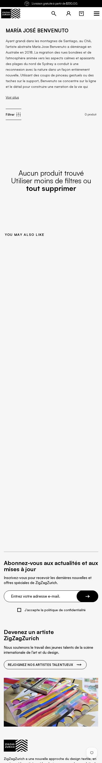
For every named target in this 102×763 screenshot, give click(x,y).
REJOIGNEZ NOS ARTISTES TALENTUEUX (40, 665)
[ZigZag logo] (10, 13)
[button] (81, 13)
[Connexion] (68, 13)
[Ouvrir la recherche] (54, 13)
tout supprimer (51, 188)
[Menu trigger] (96, 13)
